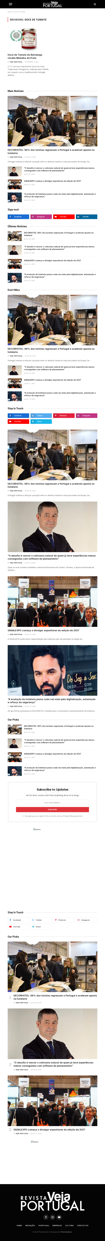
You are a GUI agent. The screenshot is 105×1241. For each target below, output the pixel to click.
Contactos (82, 1225)
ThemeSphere (66, 1232)
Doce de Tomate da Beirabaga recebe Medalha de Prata (25, 56)
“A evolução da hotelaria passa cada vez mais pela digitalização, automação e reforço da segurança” (60, 195)
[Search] (94, 4)
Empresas (57, 1225)
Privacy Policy (68, 816)
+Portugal (43, 1225)
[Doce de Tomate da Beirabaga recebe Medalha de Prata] (29, 39)
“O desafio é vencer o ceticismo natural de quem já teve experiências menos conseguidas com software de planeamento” (59, 169)
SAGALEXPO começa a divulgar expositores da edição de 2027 (52, 181)
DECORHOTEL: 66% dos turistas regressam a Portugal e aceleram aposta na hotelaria (51, 151)
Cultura (69, 1225)
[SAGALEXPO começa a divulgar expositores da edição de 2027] (15, 184)
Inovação (30, 1225)
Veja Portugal (16, 62)
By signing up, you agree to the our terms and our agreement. (54, 816)
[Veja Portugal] (52, 4)
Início (10, 12)
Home (19, 1225)
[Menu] (10, 4)
